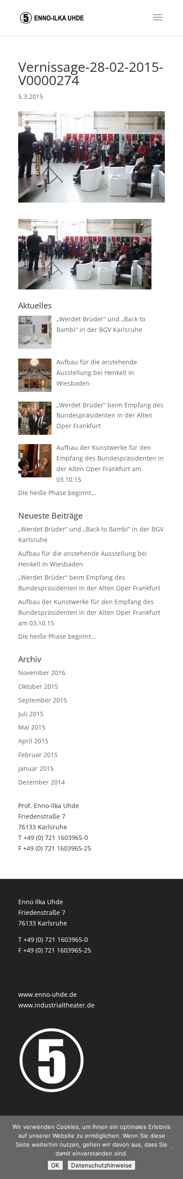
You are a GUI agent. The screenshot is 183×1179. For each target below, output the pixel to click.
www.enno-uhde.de (47, 994)
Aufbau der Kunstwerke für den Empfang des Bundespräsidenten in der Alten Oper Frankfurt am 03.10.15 (89, 612)
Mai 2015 (31, 727)
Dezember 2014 (41, 782)
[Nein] (171, 1147)
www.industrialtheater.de (56, 1005)
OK (55, 1165)
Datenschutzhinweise (101, 1165)
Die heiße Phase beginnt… (57, 636)
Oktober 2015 (38, 686)
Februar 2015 (38, 754)
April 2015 (33, 741)
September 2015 (42, 700)
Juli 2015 (31, 714)
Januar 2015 (36, 768)
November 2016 (41, 672)
